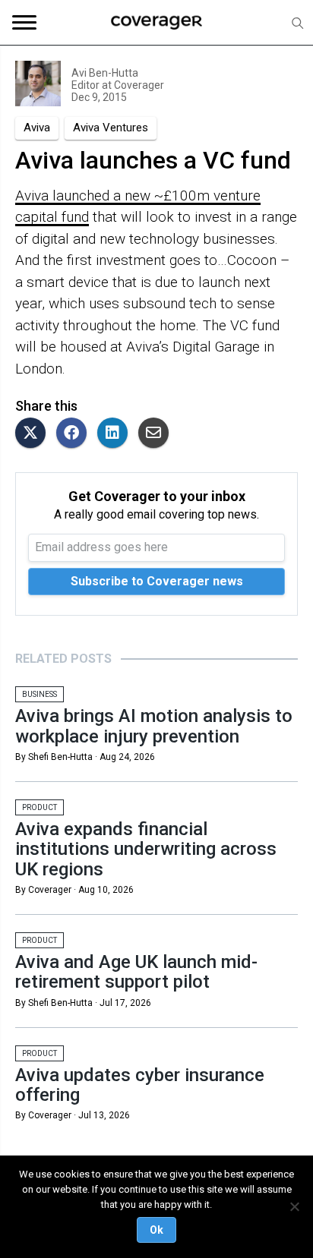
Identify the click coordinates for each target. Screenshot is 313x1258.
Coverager (138, 85)
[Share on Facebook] (75, 434)
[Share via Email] (157, 434)
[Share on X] (34, 434)
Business (39, 694)
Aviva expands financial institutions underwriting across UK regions (146, 849)
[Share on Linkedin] (116, 434)
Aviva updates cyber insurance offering (139, 1084)
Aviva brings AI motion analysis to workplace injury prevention (153, 725)
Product (39, 807)
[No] (294, 1206)
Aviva (37, 127)
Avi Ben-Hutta (104, 73)
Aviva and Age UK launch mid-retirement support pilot (136, 971)
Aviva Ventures (110, 127)
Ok (156, 1230)
